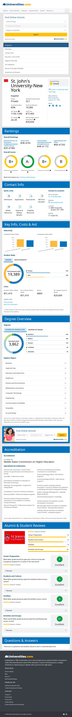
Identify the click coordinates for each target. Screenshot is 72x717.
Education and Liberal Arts (15, 373)
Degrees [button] (5, 10)
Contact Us (8, 694)
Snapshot (8, 45)
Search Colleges (9, 671)
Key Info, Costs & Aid (12, 57)
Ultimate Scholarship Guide (12, 685)
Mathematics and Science (15, 388)
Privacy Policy (8, 697)
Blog (6, 674)
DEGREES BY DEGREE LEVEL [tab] (15, 330)
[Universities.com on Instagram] (66, 714)
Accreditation (9, 65)
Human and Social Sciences (15, 383)
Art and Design (11, 413)
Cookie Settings (9, 702)
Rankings (8, 49)
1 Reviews (8, 591)
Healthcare (9, 378)
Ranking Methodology (11, 679)
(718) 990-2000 (56, 197)
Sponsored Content (10, 39)
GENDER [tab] (8, 260)
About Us (7, 676)
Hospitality (9, 408)
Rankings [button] (24, 10)
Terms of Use (8, 699)
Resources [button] (49, 10)
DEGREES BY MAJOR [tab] (35, 330)
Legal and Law (11, 368)
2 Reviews (8, 571)
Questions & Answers (12, 72)
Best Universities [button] (14, 10)
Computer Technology (13, 393)
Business (9, 363)
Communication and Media (15, 403)
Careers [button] (42, 10)
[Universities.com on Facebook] (64, 714)
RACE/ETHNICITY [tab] (20, 260)
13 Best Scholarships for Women (13, 688)
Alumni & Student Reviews (14, 68)
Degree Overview (11, 61)
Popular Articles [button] (33, 10)
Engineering (10, 398)
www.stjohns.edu (57, 202)
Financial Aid (8, 302)
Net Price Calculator (11, 304)
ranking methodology (27, 177)
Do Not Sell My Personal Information (14, 704)
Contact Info (9, 53)
